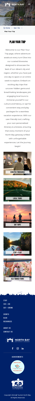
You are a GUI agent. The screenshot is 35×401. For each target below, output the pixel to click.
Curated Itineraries (17, 172)
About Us (7, 328)
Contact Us (8, 332)
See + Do (7, 304)
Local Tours (17, 198)
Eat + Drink (8, 308)
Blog (5, 318)
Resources (8, 321)
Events (6, 314)
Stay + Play (17, 252)
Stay (5, 300)
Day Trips (17, 225)
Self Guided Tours (17, 279)
